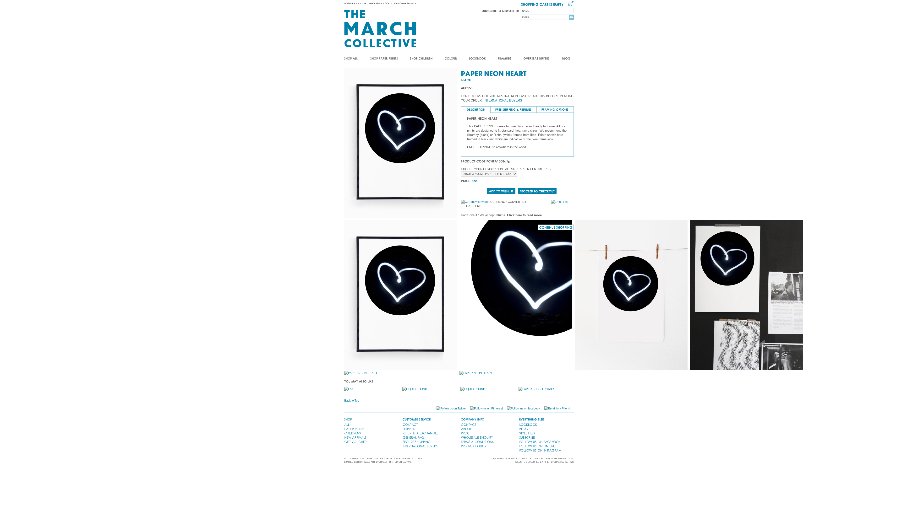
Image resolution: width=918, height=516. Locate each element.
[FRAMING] (505, 58)
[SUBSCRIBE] (527, 437)
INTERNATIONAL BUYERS (503, 100)
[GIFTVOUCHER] (355, 442)
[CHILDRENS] (352, 433)
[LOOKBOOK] (477, 58)
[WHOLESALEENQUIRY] (477, 437)
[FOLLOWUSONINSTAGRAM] (540, 450)
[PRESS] (465, 433)
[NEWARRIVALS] (355, 437)
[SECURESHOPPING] (417, 442)
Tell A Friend (471, 206)
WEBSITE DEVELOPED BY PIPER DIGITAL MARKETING (544, 462)
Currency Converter (508, 202)
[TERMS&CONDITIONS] (477, 442)
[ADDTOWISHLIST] (501, 191)
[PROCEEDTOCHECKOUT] (537, 191)
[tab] (475, 110)
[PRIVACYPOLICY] (473, 446)
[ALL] (347, 424)
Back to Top (351, 400)
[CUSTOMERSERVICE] (405, 3)
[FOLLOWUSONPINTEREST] (538, 446)
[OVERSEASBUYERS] (537, 58)
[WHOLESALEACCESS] (380, 3)
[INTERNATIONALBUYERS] (420, 446)
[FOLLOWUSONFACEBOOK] (540, 442)
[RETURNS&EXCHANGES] (420, 433)
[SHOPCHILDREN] (421, 58)
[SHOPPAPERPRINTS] (384, 58)
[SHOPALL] (354, 58)
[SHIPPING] (409, 429)
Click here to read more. (525, 215)
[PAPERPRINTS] (354, 429)
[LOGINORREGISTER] (356, 3)
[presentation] (476, 110)
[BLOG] (563, 58)
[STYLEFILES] (527, 433)
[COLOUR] (451, 58)
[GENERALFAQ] (413, 437)
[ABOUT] (466, 429)
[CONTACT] (410, 424)
